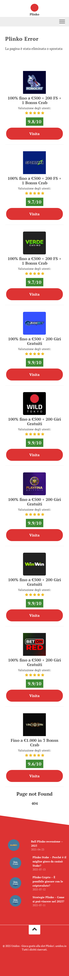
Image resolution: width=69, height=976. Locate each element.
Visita (34, 133)
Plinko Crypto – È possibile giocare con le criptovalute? (48, 881)
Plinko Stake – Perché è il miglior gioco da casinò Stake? (49, 861)
